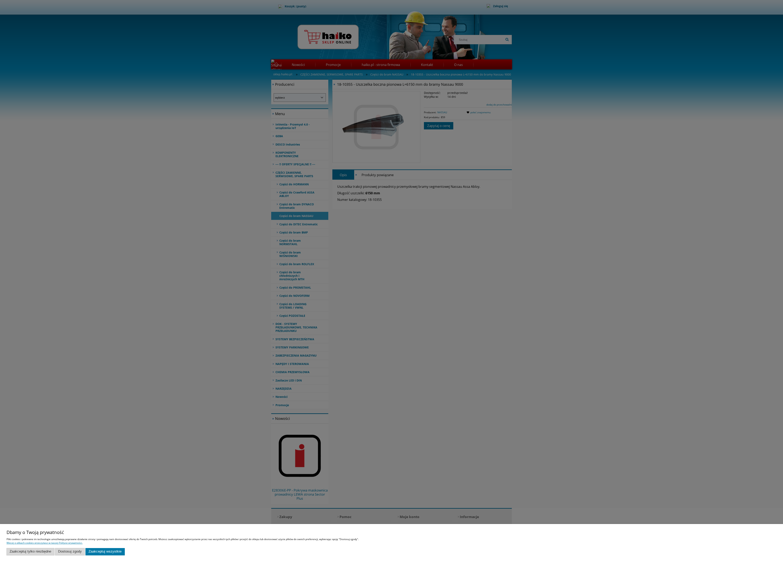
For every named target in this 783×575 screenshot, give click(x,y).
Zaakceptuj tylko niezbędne (30, 551)
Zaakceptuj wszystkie (105, 551)
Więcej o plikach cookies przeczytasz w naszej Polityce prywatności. (45, 543)
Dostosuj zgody (70, 551)
